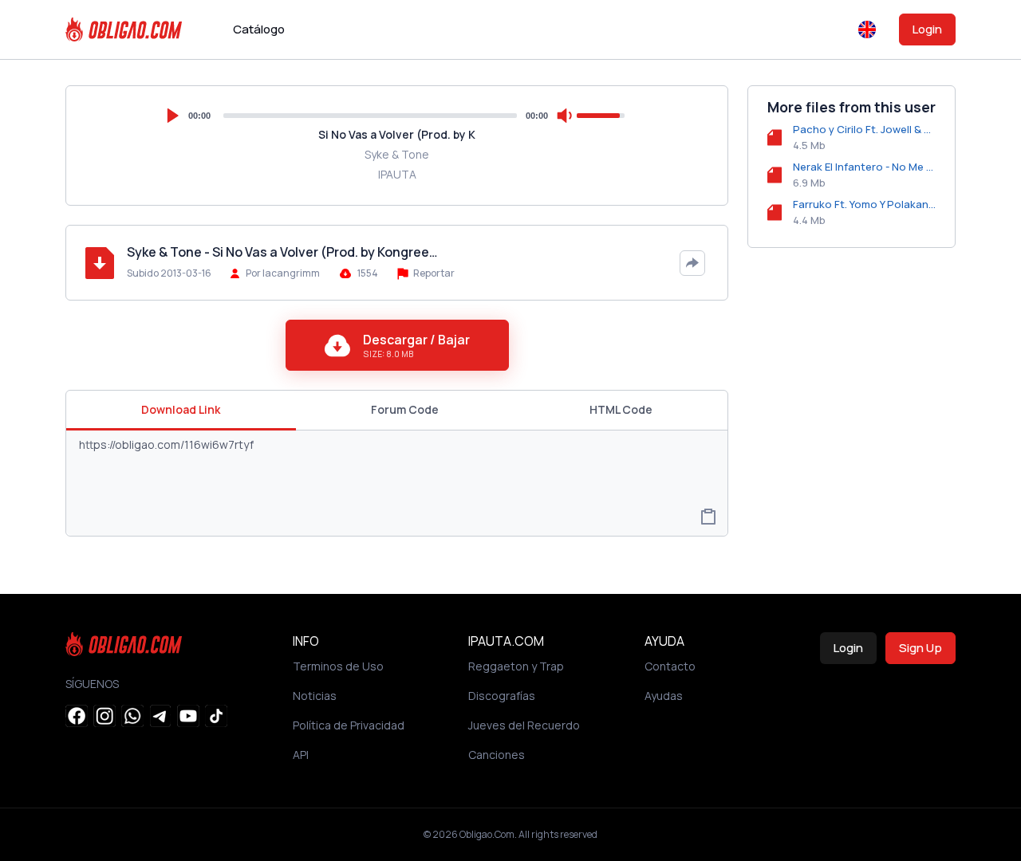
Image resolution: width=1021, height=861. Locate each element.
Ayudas (664, 695)
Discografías (501, 695)
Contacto (670, 666)
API (301, 754)
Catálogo (259, 29)
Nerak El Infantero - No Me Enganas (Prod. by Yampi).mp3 (864, 166)
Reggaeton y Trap (516, 666)
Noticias (315, 695)
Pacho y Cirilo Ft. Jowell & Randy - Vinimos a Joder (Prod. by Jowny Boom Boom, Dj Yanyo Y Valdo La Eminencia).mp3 (864, 129)
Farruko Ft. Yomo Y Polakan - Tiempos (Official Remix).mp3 (864, 204)
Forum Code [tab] (405, 409)
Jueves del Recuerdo (524, 725)
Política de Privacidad (348, 725)
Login (927, 29)
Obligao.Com (486, 834)
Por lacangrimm (283, 273)
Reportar (433, 273)
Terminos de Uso (338, 666)
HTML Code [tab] (620, 409)
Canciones (496, 754)
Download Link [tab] (180, 409)
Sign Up (920, 647)
